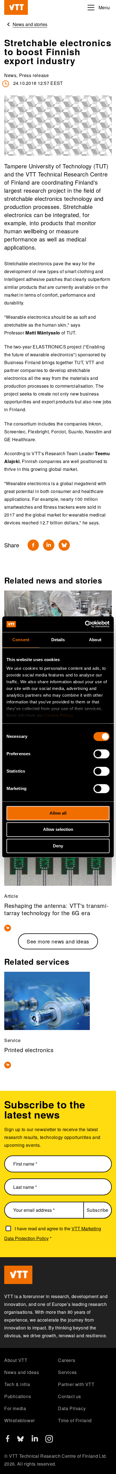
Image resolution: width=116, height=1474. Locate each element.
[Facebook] (33, 545)
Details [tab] (58, 639)
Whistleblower (19, 1420)
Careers (66, 1360)
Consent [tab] (20, 639)
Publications (17, 1396)
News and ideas (21, 1372)
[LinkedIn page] (35, 1439)
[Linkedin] (48, 545)
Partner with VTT (76, 1384)
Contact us (69, 1396)
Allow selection (58, 829)
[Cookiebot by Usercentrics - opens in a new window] (85, 624)
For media (15, 1408)
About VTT (15, 1360)
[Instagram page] (49, 1441)
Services (67, 1372)
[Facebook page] (7, 1440)
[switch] (101, 753)
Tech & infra (17, 1384)
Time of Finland (75, 1420)
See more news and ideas (58, 941)
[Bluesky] (64, 545)
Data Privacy (72, 1408)
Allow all (58, 813)
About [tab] (95, 639)
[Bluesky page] (20, 1441)
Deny (58, 845)
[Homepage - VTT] (16, 7)
